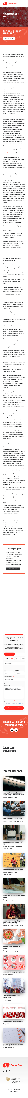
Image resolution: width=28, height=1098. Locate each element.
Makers (16, 1091)
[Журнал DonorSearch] (10, 3)
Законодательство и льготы (15, 846)
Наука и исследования (7, 21)
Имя (5, 670)
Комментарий (7, 685)
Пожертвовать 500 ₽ (14, 708)
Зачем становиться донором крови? (12, 818)
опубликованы (10, 152)
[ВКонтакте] (12, 730)
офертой (12, 700)
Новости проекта (13, 797)
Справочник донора (13, 821)
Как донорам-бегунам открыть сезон (13, 869)
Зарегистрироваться (13, 568)
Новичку (21, 821)
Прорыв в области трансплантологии (13, 1021)
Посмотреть (9, 36)
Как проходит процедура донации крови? (14, 972)
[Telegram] (16, 730)
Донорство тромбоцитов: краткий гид (13, 1045)
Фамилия (17, 670)
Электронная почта (9, 676)
